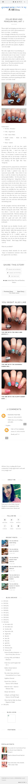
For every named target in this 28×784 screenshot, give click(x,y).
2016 (4, 615)
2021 (4, 603)
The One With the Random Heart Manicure (13, 559)
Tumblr (11, 528)
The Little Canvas (17, 429)
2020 (4, 605)
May (6, 640)
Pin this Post (15, 276)
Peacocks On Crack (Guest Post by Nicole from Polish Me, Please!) (17, 750)
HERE (3, 508)
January (7, 650)
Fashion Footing (14, 414)
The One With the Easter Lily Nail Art (14, 550)
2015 (4, 617)
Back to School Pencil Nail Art (16, 755)
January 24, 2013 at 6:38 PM (14, 417)
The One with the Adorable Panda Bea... (12, 365)
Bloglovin (18, 528)
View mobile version (14, 293)
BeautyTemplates (10, 778)
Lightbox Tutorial (9, 678)
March (6, 645)
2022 (4, 601)
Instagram (4, 522)
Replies (8, 425)
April (6, 643)
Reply (25, 424)
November (8, 626)
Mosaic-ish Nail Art (10, 692)
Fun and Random (19, 280)
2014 (4, 619)
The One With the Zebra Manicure (15, 567)
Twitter (11, 522)
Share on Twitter (15, 272)
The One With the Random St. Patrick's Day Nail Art (14, 586)
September (8, 631)
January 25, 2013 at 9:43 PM (18, 431)
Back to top (21, 782)
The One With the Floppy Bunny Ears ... (13, 397)
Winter (14, 282)
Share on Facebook (14, 269)
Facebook (5, 528)
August (6, 633)
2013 (4, 622)
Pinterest (18, 522)
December (8, 624)
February (7, 647)
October (7, 629)
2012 (4, 704)
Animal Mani (11, 280)
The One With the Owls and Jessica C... (12, 333)
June (6, 638)
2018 (4, 610)
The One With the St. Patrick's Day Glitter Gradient (14, 577)
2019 (4, 608)
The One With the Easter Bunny (13, 541)
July (6, 636)
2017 (4, 612)
